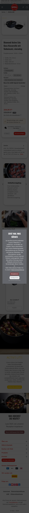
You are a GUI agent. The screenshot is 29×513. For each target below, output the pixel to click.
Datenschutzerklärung (17, 270)
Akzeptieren (14, 274)
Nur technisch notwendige (14, 280)
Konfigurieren (14, 278)
